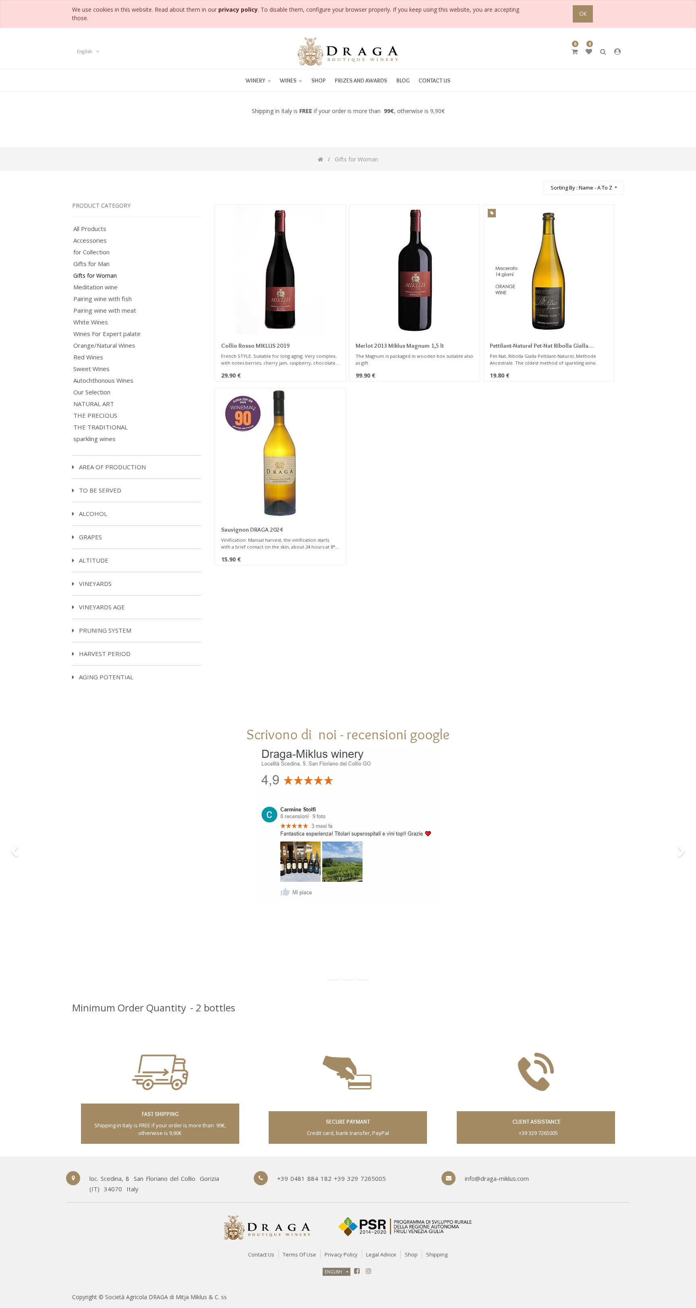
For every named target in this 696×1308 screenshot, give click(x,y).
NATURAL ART (93, 404)
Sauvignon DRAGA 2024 (252, 529)
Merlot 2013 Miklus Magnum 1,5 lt (400, 345)
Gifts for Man (91, 264)
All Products (89, 229)
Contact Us (261, 1254)
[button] (584, 188)
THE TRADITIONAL (100, 427)
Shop (411, 1254)
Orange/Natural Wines (104, 345)
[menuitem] (291, 80)
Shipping (436, 1254)
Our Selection (91, 392)
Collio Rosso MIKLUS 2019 (255, 345)
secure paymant (348, 1121)
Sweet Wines (91, 369)
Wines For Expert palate (107, 334)
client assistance (536, 1121)
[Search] (534, 184)
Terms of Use (299, 1254)
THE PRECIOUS (95, 415)
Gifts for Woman (95, 275)
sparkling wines (94, 439)
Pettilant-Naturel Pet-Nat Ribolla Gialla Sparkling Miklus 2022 (539, 346)
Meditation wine (95, 287)
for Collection (91, 252)
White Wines (90, 322)
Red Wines (88, 357)
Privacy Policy (341, 1254)
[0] (575, 51)
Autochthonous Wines (103, 380)
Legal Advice (381, 1254)
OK (582, 13)
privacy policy (238, 9)
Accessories (90, 240)
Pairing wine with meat (104, 310)
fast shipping (160, 1114)
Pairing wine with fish (102, 299)
